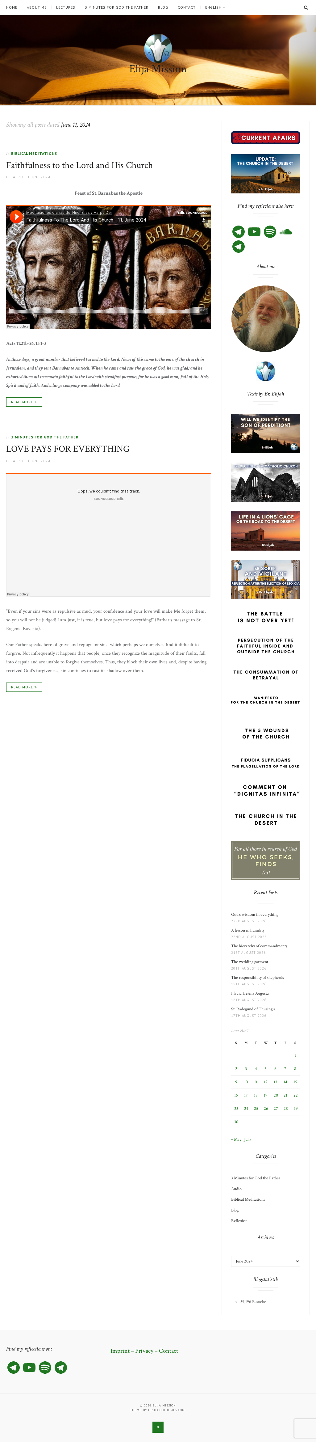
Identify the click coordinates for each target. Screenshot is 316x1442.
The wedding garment (250, 962)
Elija (10, 177)
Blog (163, 7)
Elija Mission (158, 69)
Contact (187, 7)
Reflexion (239, 1221)
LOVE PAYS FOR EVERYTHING (68, 449)
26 (266, 1108)
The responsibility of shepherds (258, 977)
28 (286, 1108)
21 (285, 1095)
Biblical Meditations (34, 153)
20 (276, 1095)
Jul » (247, 1139)
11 (255, 1082)
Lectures (65, 7)
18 (256, 1095)
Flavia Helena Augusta (251, 993)
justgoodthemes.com (166, 1410)
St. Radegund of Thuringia (253, 1009)
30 (236, 1122)
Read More (22, 402)
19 (266, 1095)
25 (256, 1108)
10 (246, 1082)
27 (276, 1108)
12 (266, 1082)
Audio (236, 1189)
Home (11, 7)
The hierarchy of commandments (259, 946)
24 (246, 1108)
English (213, 7)
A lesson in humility (249, 930)
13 (275, 1082)
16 (236, 1095)
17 (246, 1095)
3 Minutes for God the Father (116, 7)
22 (295, 1095)
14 (285, 1082)
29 (295, 1108)
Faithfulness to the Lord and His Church (79, 165)
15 (295, 1082)
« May (236, 1139)
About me (37, 7)
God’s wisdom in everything (255, 914)
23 (236, 1108)
